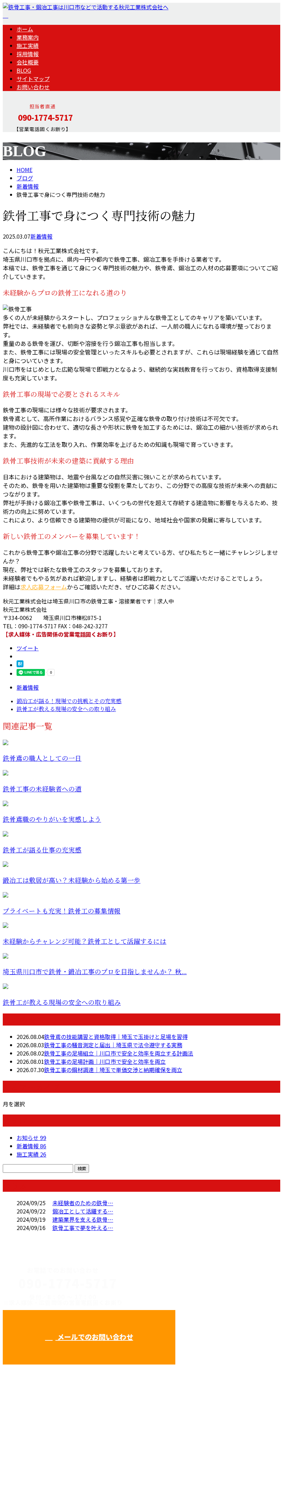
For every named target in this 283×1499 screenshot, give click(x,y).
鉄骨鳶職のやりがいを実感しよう (52, 819)
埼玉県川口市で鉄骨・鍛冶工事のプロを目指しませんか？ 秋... (95, 972)
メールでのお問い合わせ (94, 1337)
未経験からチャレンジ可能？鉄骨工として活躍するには (84, 941)
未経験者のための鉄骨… (82, 1203)
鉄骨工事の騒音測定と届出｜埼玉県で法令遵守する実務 (113, 1045)
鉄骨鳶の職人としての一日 (42, 758)
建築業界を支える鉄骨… (82, 1219)
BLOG (24, 70)
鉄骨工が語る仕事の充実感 (42, 850)
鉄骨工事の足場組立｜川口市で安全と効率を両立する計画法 (118, 1053)
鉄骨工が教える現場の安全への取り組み (62, 1002)
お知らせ (31, 1137)
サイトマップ (33, 78)
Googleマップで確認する (36, 1434)
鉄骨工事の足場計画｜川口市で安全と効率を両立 (105, 1061)
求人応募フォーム (43, 586)
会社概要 (28, 62)
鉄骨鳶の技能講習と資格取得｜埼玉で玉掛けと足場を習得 (116, 1036)
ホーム (25, 29)
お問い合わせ (33, 87)
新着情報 (41, 236)
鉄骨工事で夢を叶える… (82, 1227)
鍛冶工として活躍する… (82, 1211)
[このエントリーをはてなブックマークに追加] (20, 665)
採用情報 (28, 54)
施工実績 (28, 45)
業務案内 (28, 37)
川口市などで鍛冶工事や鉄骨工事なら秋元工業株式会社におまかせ (198, 1301)
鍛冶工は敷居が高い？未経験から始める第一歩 (71, 880)
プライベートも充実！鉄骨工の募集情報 (61, 911)
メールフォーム (27, 136)
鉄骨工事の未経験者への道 (42, 789)
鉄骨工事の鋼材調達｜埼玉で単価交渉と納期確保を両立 (113, 1070)
